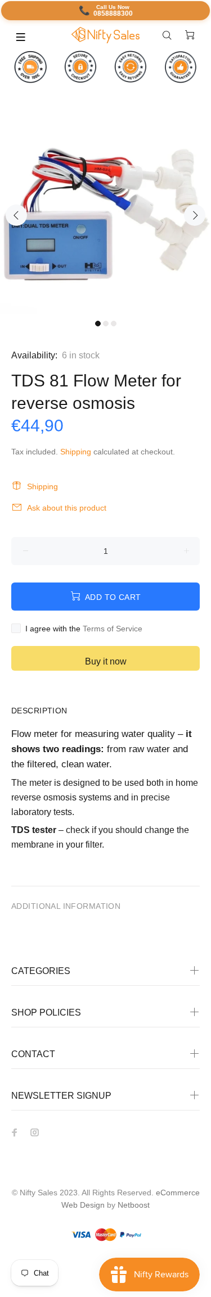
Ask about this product (66, 507)
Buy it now (106, 661)
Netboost (134, 1204)
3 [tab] (113, 323)
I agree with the (83, 628)
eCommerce (178, 1192)
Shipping (75, 451)
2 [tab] (106, 323)
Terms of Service (112, 628)
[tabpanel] (105, 208)
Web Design (83, 1204)
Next (194, 215)
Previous (16, 215)
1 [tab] (98, 323)
